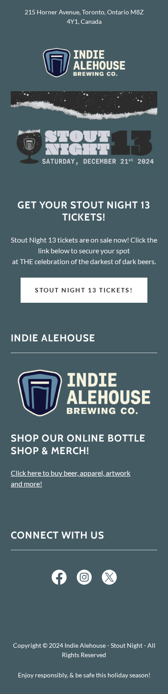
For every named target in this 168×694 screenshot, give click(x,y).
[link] (84, 62)
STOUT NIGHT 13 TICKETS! (84, 290)
